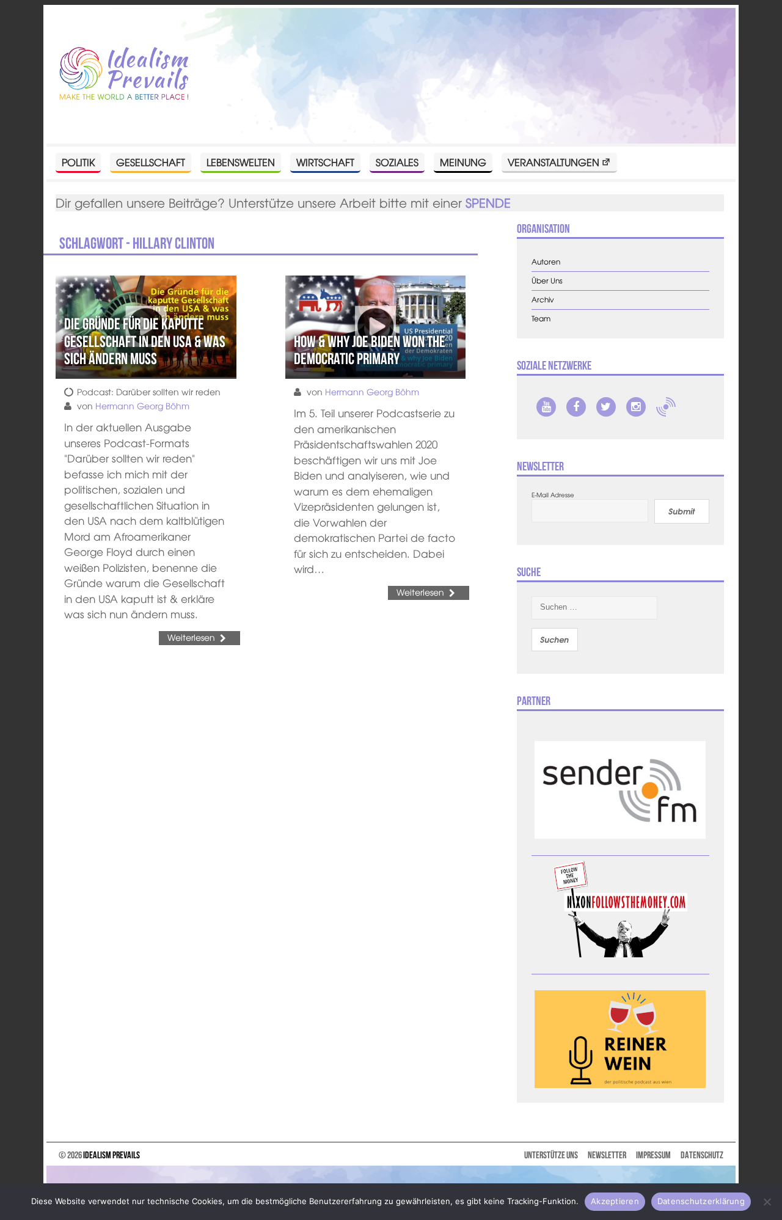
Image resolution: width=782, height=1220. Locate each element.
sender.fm (666, 407)
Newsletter (607, 1155)
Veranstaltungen (553, 162)
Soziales (397, 162)
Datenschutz (702, 1155)
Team (541, 318)
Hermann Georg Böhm (142, 406)
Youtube (546, 407)
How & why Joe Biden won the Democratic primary (369, 350)
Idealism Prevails (111, 1155)
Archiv (543, 299)
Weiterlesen (191, 637)
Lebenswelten (240, 162)
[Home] (124, 74)
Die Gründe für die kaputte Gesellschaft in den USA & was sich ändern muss (144, 341)
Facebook (576, 407)
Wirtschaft (325, 162)
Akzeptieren (615, 1201)
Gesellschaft (150, 162)
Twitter (606, 407)
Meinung (463, 162)
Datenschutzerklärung (701, 1201)
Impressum (653, 1155)
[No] (767, 1202)
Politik (78, 162)
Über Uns (547, 281)
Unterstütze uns (551, 1155)
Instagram (636, 407)
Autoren (546, 262)
